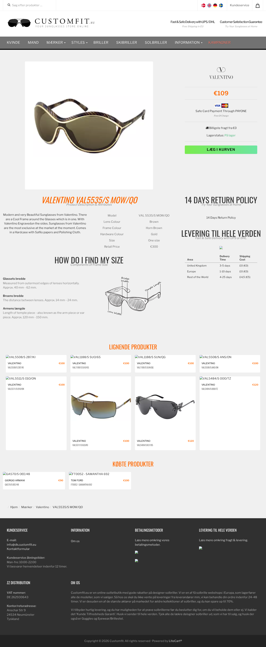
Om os (75, 541)
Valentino (57, 200)
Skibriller (126, 42)
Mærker (55, 42)
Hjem (14, 507)
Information (188, 42)
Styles (78, 42)
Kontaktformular (18, 549)
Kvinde (13, 42)
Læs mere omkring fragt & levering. (223, 540)
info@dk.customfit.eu (21, 544)
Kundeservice (239, 5)
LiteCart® (175, 641)
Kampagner (219, 42)
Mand (33, 42)
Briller (100, 42)
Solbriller (156, 42)
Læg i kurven (221, 149)
